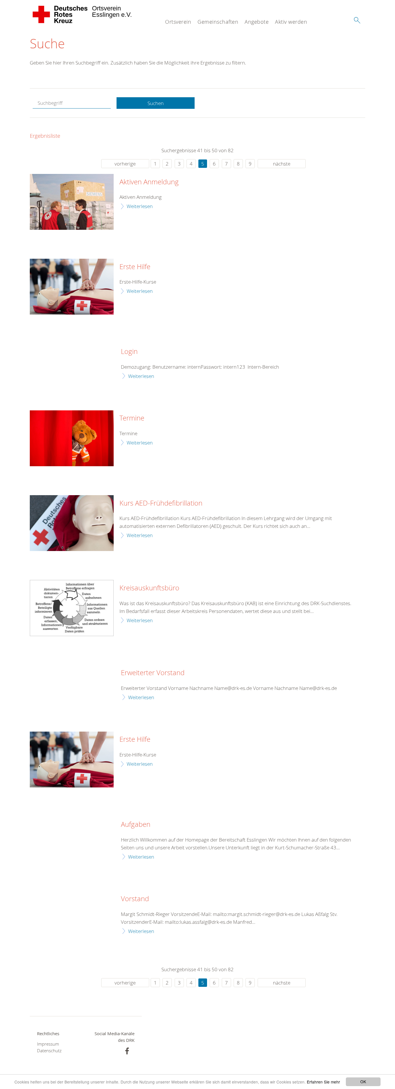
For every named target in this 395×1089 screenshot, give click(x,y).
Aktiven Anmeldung (149, 182)
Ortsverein (178, 21)
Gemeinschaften (218, 21)
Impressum (48, 1044)
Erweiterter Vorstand (152, 673)
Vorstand (135, 899)
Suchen (155, 103)
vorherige (125, 163)
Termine (131, 418)
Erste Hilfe (134, 266)
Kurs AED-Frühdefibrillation (160, 503)
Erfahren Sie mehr (323, 1082)
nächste (281, 163)
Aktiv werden (291, 21)
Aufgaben (135, 824)
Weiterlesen (140, 206)
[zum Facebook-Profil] (127, 1051)
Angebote (257, 21)
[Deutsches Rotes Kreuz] (60, 14)
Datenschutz (49, 1050)
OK (363, 1081)
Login (129, 351)
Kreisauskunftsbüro (149, 588)
